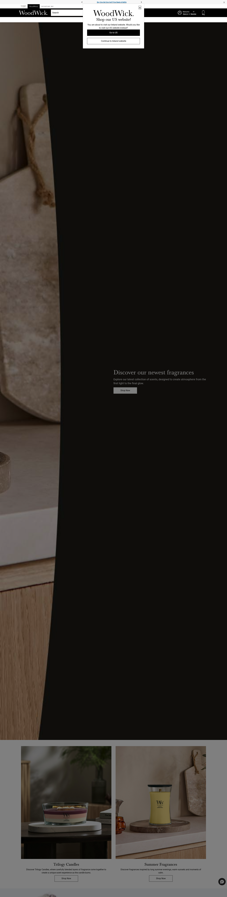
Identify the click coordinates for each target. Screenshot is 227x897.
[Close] (140, 7)
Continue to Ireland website (113, 41)
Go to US (113, 32)
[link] (113, 13)
